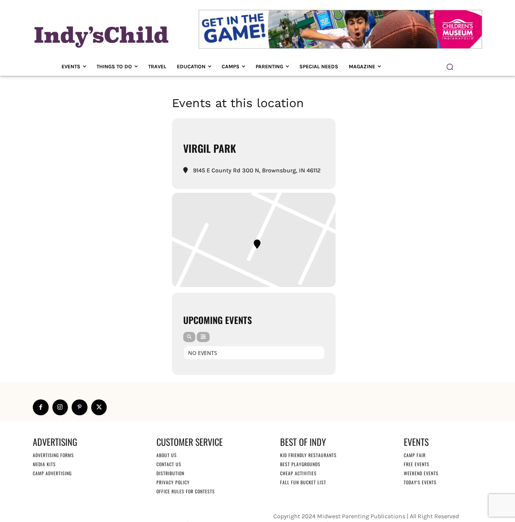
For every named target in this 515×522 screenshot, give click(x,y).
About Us (166, 455)
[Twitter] (99, 407)
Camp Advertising (52, 473)
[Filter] (203, 337)
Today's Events (420, 482)
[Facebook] (41, 407)
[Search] (189, 337)
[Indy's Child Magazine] (101, 36)
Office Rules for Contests (185, 491)
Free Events (416, 464)
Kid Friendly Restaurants (308, 455)
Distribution (170, 473)
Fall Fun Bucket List (303, 482)
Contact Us (168, 464)
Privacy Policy (173, 482)
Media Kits (44, 464)
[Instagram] (60, 407)
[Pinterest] (79, 407)
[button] (450, 67)
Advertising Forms (53, 455)
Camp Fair (415, 455)
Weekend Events (421, 473)
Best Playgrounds (300, 464)
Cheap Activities (298, 473)
